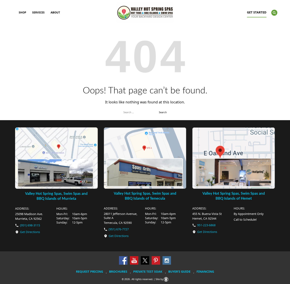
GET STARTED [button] (256, 12)
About (55, 12)
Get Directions (30, 232)
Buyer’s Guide (179, 271)
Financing (205, 271)
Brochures (118, 271)
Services (38, 12)
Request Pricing (89, 271)
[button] (274, 13)
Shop (22, 12)
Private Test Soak (147, 271)
